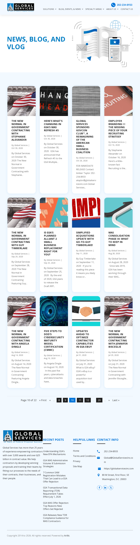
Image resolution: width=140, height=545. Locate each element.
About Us (111, 9)
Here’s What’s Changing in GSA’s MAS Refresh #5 (53, 125)
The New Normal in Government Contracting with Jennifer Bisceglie (118, 338)
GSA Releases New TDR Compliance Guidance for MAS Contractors (56, 518)
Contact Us (127, 9)
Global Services (21, 145)
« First (43, 400)
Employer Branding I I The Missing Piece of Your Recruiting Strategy (117, 128)
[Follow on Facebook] (99, 487)
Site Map (77, 466)
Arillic (67, 535)
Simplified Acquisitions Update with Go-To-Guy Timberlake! (85, 239)
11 (80, 400)
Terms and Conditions (84, 456)
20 (99, 400)
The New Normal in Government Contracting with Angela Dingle (20, 338)
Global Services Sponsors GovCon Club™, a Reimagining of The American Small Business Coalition (84, 136)
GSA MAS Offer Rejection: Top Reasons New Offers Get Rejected (56, 506)
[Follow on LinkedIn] (105, 487)
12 (87, 400)
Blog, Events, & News (70, 9)
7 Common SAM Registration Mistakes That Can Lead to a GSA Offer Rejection (55, 477)
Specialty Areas (93, 9)
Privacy (76, 461)
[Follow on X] (111, 487)
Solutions (48, 9)
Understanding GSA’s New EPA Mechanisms (54, 453)
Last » (115, 400)
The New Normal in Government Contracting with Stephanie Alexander (20, 130)
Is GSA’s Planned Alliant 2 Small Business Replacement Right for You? (53, 243)
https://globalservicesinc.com (119, 468)
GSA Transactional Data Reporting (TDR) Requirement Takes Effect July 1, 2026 (55, 492)
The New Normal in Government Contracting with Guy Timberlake (20, 240)
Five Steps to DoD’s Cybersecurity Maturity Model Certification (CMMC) (54, 340)
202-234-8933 (124, 4)
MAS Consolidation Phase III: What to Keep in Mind (119, 239)
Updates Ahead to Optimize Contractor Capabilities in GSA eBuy (85, 338)
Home (76, 451)
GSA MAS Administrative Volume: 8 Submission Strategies (55, 463)
